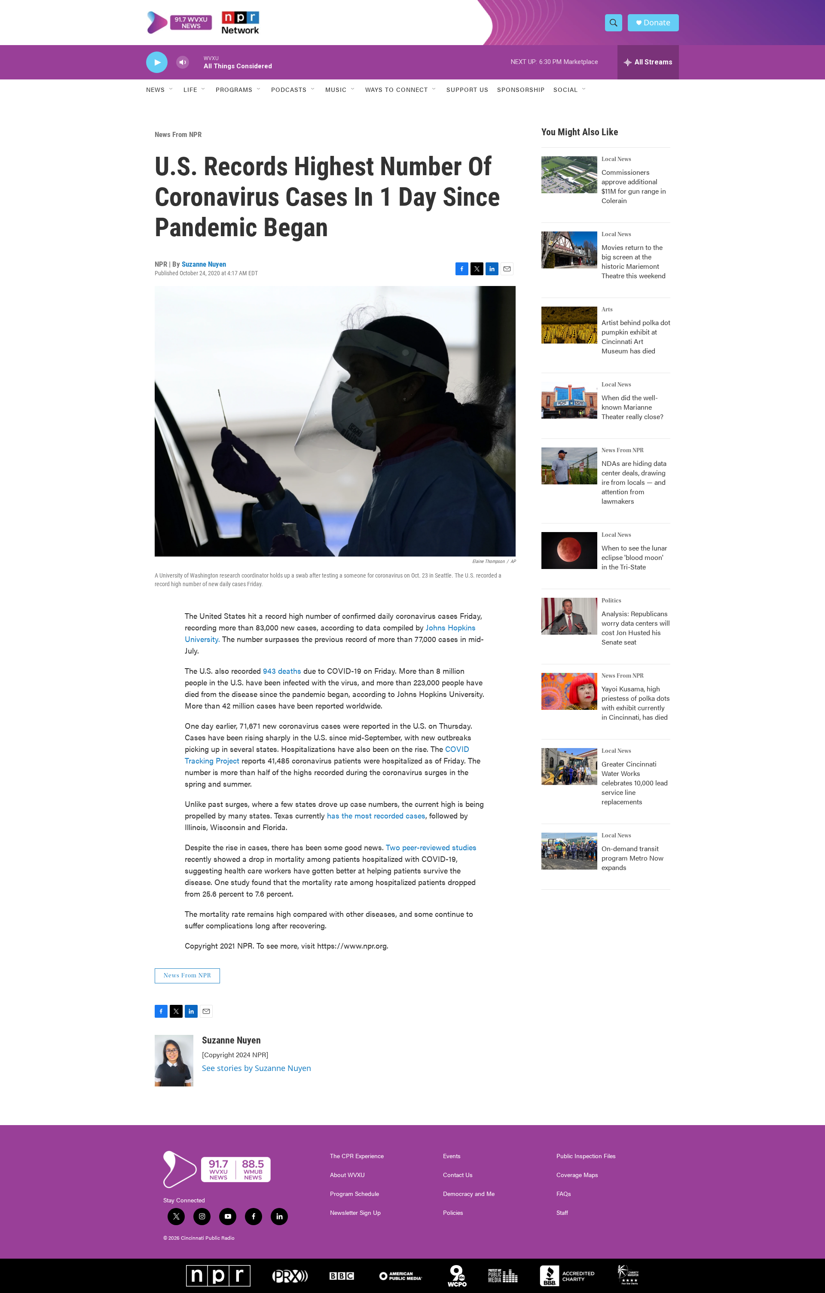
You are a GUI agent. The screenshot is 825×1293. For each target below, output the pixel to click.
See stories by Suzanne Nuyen (256, 1068)
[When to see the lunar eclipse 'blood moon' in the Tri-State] (569, 550)
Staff (562, 1212)
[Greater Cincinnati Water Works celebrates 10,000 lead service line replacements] (569, 766)
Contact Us (458, 1174)
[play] (157, 62)
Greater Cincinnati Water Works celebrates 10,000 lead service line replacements (635, 782)
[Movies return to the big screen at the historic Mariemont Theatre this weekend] (569, 249)
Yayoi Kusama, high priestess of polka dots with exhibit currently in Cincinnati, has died (636, 703)
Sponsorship (521, 89)
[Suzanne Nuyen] (174, 1060)
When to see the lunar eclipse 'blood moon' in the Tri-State (634, 557)
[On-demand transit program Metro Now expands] (569, 851)
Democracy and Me (469, 1193)
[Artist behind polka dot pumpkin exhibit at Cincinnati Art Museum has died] (569, 325)
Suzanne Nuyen (204, 264)
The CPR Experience (357, 1156)
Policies (453, 1212)
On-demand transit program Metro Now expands (632, 857)
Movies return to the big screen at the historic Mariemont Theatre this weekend (634, 261)
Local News (616, 159)
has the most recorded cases (376, 815)
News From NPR (178, 134)
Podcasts (289, 89)
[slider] (196, 62)
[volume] (182, 62)
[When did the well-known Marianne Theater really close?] (569, 400)
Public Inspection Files (586, 1156)
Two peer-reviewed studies (431, 847)
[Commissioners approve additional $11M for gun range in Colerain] (569, 174)
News (155, 89)
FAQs (563, 1193)
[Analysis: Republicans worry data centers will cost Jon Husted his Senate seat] (569, 616)
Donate (657, 22)
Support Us (467, 89)
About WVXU (347, 1174)
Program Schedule (354, 1193)
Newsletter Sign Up (355, 1212)
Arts (607, 309)
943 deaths (282, 670)
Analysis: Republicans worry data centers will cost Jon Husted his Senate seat (636, 627)
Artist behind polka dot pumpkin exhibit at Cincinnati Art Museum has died (636, 336)
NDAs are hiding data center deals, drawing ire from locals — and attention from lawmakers (634, 482)
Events (452, 1156)
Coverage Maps (577, 1174)
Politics (611, 600)
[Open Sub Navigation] (171, 89)
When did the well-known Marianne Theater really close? (632, 406)
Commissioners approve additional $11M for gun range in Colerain (634, 186)
